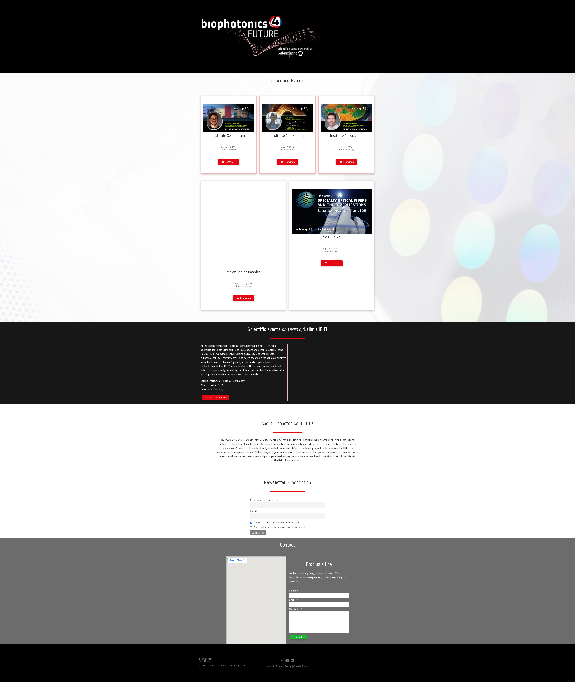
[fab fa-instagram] (282, 660)
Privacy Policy (283, 666)
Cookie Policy (300, 666)
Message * (295, 608)
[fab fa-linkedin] (292, 660)
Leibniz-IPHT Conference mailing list (276, 522)
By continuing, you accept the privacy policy (281, 527)
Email (253, 511)
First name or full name (264, 500)
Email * (294, 599)
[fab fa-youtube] (287, 660)
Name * (293, 590)
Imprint (270, 666)
